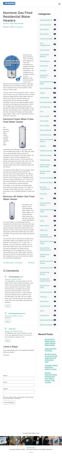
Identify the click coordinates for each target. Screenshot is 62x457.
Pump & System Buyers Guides (47, 210)
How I (42, 111)
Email (5, 382)
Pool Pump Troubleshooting (45, 188)
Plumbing (6, 23)
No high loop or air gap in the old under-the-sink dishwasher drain (51, 358)
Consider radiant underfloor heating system (51, 367)
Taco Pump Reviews (46, 292)
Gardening (43, 70)
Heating (42, 93)
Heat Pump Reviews (46, 88)
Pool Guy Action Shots (47, 178)
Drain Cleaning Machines (44, 55)
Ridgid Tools (44, 230)
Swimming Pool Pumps (44, 286)
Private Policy (31, 447)
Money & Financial (45, 130)
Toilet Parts (43, 296)
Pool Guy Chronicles (46, 182)
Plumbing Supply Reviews (45, 172)
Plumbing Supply (45, 160)
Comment (6, 355)
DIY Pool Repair (45, 50)
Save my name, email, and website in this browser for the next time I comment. (18, 397)
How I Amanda (44, 116)
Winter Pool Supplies (46, 324)
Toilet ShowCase (45, 306)
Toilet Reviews (44, 301)
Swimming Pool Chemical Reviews (45, 249)
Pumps (42, 221)
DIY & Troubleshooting (45, 44)
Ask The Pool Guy (45, 24)
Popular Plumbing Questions (45, 204)
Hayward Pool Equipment (44, 76)
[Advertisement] (19, 41)
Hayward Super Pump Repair (46, 82)
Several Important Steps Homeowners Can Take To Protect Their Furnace (51, 377)
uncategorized (44, 315)
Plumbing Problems (46, 155)
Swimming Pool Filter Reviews (46, 262)
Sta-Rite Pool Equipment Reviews (46, 235)
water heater (18, 262)
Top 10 (42, 310)
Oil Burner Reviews (45, 135)
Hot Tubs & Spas (45, 107)
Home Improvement (46, 102)
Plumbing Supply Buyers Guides (45, 165)
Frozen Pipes (44, 66)
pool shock (43, 193)
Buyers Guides (44, 34)
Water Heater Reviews (16, 23)
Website (5, 388)
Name (5, 375)
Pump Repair (44, 216)
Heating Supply (44, 97)
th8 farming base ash (15, 313)
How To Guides (44, 125)
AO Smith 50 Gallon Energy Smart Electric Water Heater (50, 342)
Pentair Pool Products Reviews (46, 140)
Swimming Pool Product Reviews (45, 280)
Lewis (10, 329)
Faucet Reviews (44, 61)
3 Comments (19, 27)
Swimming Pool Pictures (44, 273)
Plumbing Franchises (46, 150)
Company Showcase (46, 38)
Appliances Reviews (46, 20)
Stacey (32, 262)
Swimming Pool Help (46, 267)
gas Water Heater (8, 262)
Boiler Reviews (44, 29)
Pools (41, 198)
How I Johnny (44, 121)
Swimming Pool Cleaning (44, 255)
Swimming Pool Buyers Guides (47, 242)
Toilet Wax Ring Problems (50, 349)
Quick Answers (44, 225)
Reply (8, 306)
